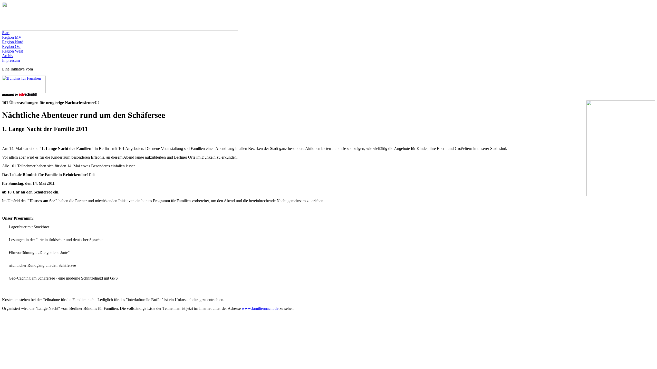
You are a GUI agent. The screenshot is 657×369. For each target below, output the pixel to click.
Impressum (11, 60)
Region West (12, 51)
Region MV (12, 37)
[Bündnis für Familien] (24, 92)
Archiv (7, 56)
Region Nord (12, 42)
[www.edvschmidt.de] (19, 95)
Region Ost (11, 46)
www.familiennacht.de (259, 308)
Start (5, 32)
